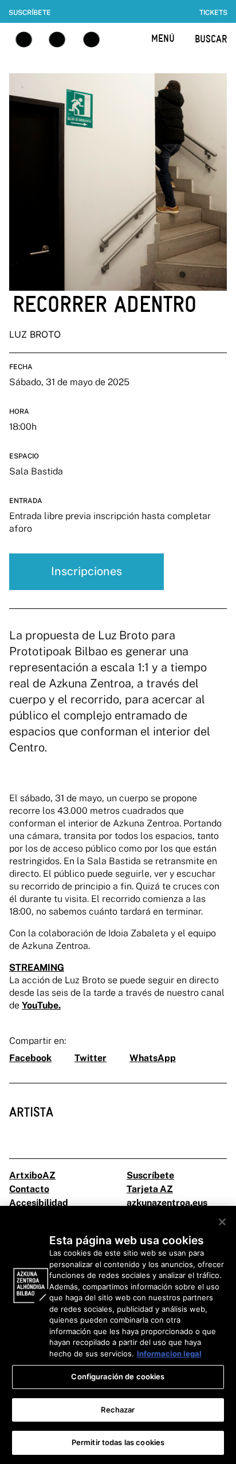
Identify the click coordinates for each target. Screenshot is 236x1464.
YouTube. (41, 1005)
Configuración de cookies (117, 1376)
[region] (118, 1335)
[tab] (31, 1120)
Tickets (213, 13)
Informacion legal (169, 1353)
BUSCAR (211, 39)
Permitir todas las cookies (118, 1442)
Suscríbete (30, 13)
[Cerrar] (222, 1221)
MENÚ (163, 38)
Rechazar (118, 1409)
